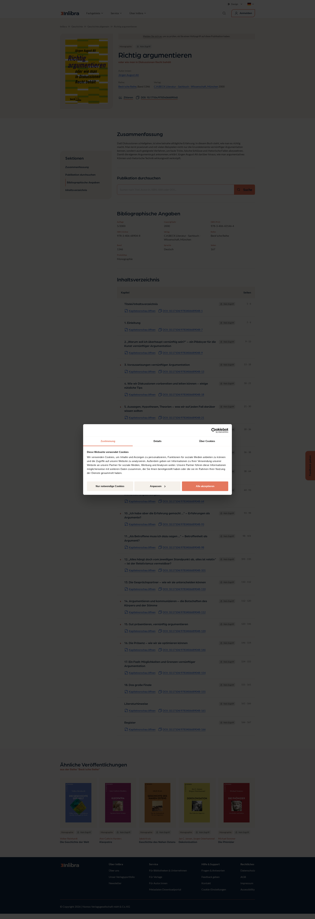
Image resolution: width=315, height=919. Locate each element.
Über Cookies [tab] (207, 441)
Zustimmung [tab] (108, 441)
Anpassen (155, 486)
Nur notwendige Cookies (110, 486)
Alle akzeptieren (205, 486)
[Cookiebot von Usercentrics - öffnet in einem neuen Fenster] (213, 430)
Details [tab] (158, 441)
